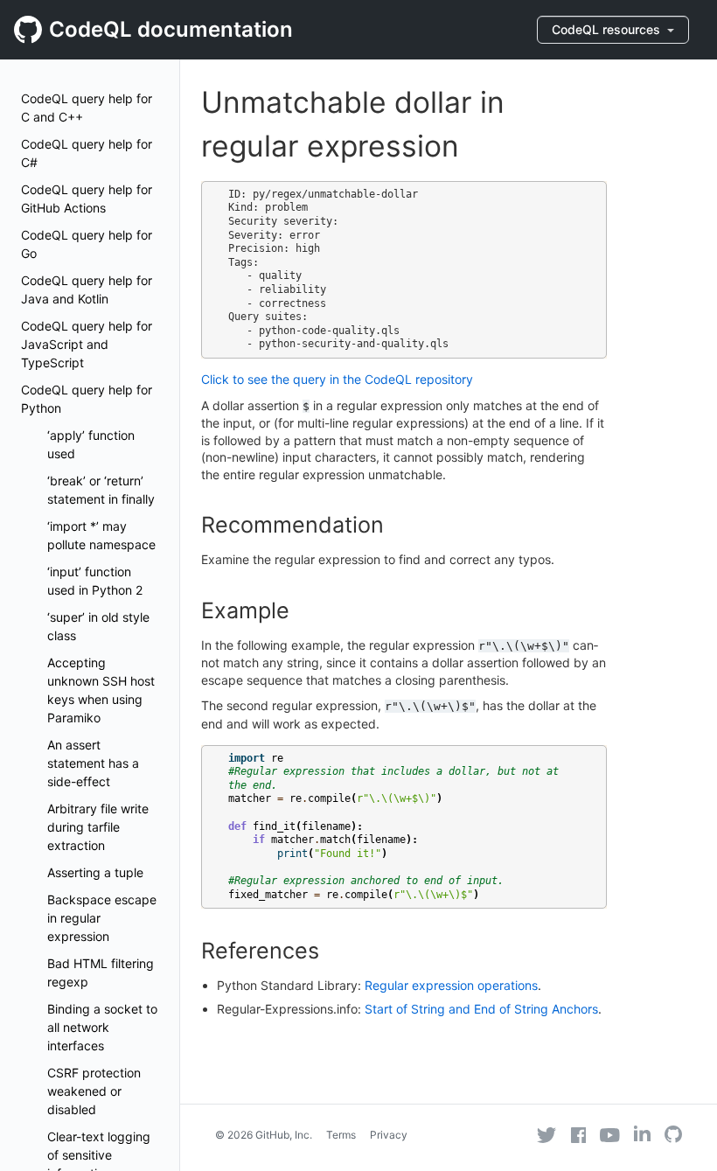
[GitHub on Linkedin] (642, 1133)
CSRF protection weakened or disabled (94, 1091)
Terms (341, 1134)
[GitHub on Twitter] (546, 1135)
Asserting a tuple (95, 872)
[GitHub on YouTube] (610, 1135)
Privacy (388, 1134)
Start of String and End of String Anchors (481, 1008)
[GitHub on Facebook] (579, 1135)
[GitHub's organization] (673, 1136)
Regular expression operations (451, 985)
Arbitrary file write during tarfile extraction (98, 827)
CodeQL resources (608, 29)
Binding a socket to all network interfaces (102, 1027)
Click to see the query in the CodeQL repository (337, 379)
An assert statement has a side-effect (93, 763)
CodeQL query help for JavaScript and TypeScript (86, 344)
